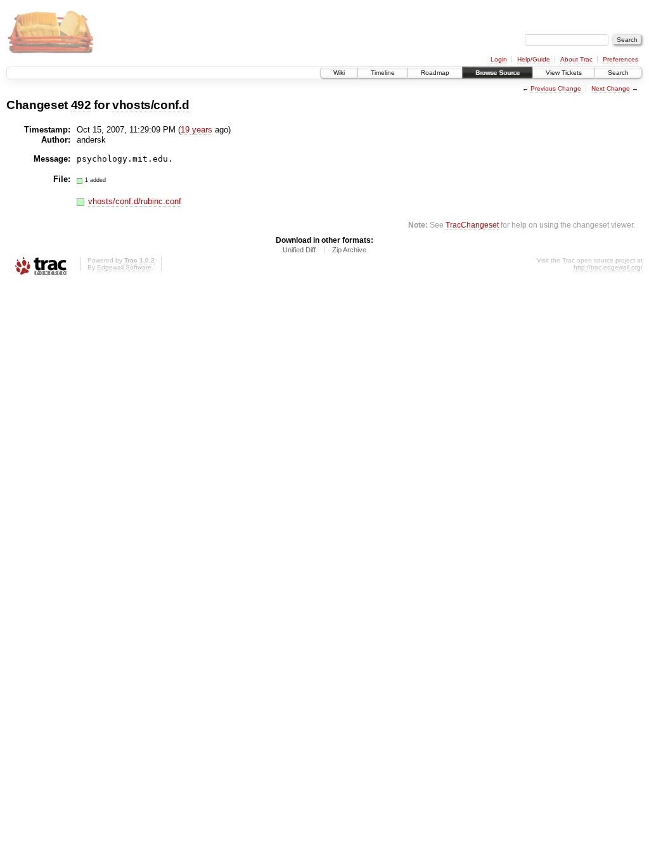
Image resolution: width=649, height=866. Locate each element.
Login (499, 59)
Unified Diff (299, 250)
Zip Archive (349, 250)
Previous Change (555, 88)
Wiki (339, 72)
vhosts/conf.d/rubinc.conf (134, 201)
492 (81, 105)
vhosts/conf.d (151, 105)
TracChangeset (472, 225)
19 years (196, 129)
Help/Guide (533, 59)
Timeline (383, 72)
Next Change (610, 88)
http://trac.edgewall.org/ (608, 267)
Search (618, 72)
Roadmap (435, 72)
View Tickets (564, 72)
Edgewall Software (124, 267)
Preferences (620, 59)
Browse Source (497, 72)
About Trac (576, 59)
